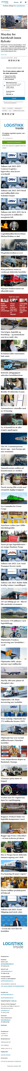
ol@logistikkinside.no (6, 971)
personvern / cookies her (14, 1061)
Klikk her (14, 1001)
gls (10, 110)
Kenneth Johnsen (5, 1055)
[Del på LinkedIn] (11, 60)
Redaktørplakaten (19, 986)
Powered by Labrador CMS (14, 1066)
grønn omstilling (18, 110)
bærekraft (18, 108)
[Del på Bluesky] (19, 60)
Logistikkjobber (20, 6)
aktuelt (4, 110)
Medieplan (4, 1025)
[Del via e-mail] (14, 60)
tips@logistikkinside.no (7, 994)
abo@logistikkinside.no (7, 997)
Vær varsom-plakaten (7, 986)
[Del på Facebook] (9, 60)
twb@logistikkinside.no (7, 981)
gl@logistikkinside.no (7, 964)
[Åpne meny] (26, 2)
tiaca (4, 108)
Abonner (16, 2)
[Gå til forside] (7, 2)
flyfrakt (10, 108)
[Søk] (20, 2)
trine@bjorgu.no (5, 1010)
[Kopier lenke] (16, 60)
